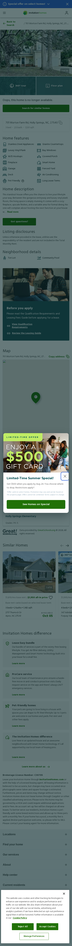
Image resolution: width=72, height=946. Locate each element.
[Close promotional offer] (65, 476)
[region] (35, 916)
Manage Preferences (34, 936)
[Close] (64, 893)
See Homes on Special (36, 504)
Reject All (23, 926)
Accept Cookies (47, 926)
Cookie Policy (20, 918)
